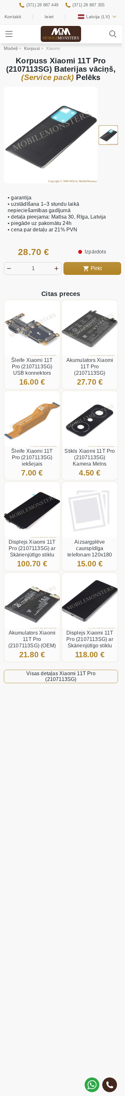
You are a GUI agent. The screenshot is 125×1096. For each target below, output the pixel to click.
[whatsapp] (92, 1084)
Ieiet (49, 16)
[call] (109, 1084)
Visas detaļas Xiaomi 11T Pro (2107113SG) (61, 676)
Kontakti (12, 16)
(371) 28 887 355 (88, 5)
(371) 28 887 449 (42, 5)
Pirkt (96, 268)
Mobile (61, 38)
